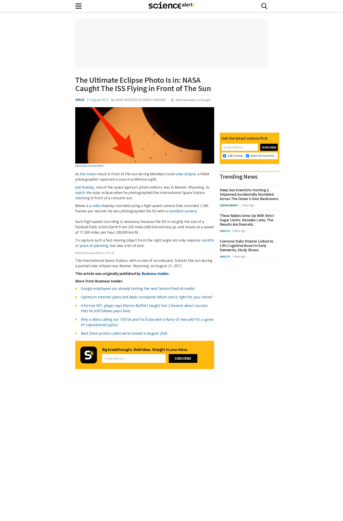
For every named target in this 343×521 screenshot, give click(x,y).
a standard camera (181, 211)
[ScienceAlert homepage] (171, 6)
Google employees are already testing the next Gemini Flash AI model (138, 288)
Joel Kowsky (84, 187)
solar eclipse (185, 173)
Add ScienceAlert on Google (193, 100)
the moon (88, 173)
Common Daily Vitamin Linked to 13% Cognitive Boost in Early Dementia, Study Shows (246, 245)
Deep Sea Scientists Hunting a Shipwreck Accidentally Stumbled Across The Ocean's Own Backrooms (249, 194)
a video (95, 205)
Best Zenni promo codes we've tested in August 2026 (124, 333)
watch (80, 192)
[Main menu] (78, 6)
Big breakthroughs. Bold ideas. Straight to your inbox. (145, 349)
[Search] (264, 6)
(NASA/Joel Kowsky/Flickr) (89, 166)
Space (79, 99)
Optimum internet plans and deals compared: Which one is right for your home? (147, 297)
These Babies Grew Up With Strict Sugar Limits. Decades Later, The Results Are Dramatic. (247, 219)
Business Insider (155, 273)
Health (225, 231)
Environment (229, 205)
